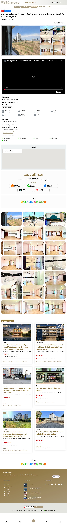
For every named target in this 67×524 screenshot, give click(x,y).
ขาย (4, 326)
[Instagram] (35, 202)
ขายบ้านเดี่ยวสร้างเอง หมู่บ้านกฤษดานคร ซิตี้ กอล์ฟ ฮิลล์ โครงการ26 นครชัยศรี (49, 433)
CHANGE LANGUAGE (30, 506)
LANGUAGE (58, 2)
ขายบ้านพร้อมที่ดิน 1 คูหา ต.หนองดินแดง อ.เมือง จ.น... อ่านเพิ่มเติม (17, 351)
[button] (8, 132)
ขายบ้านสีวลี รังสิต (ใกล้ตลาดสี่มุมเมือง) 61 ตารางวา (49, 389)
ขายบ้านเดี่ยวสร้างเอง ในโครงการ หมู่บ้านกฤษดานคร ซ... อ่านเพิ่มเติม (50, 437)
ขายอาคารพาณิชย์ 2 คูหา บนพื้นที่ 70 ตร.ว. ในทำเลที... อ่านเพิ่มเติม (17, 395)
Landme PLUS (49, 186)
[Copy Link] (22, 202)
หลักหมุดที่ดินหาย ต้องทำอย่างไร (34, 488)
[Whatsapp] (37, 202)
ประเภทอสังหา (42, 6)
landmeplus (32, 186)
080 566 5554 (17, 186)
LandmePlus (24, 190)
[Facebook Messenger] (30, 202)
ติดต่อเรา (51, 2)
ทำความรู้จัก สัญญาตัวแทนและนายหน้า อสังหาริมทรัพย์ (34, 493)
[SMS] (42, 202)
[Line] (24, 202)
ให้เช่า (7, 326)
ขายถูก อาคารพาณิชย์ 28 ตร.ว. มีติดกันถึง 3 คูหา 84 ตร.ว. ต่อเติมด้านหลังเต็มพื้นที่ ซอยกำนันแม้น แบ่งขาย (49, 347)
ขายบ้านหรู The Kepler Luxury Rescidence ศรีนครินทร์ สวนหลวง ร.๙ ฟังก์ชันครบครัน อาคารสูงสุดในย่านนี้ (15, 434)
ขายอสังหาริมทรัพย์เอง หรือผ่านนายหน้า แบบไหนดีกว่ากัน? (34, 498)
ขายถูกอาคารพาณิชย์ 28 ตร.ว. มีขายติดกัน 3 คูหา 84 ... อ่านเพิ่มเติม (50, 352)
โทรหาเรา (16, 185)
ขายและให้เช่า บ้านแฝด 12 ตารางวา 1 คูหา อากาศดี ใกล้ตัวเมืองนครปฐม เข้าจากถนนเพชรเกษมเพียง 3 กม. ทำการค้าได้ (15, 347)
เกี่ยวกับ (49, 6)
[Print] (45, 202)
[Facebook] (27, 202)
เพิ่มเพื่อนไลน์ (33, 185)
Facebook (49, 185)
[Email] (40, 202)
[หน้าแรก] (15, 6)
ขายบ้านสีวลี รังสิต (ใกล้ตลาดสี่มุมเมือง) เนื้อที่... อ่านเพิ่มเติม (48, 393)
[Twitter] (32, 202)
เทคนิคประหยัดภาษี (31, 484)
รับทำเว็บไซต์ (52, 510)
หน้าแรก (18, 6)
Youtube (41, 189)
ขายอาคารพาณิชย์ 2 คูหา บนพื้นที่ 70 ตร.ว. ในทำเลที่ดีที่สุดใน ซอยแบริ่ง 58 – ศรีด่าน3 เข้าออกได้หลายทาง (17, 390)
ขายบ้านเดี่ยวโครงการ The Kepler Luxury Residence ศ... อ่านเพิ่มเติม (16, 439)
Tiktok (24, 189)
